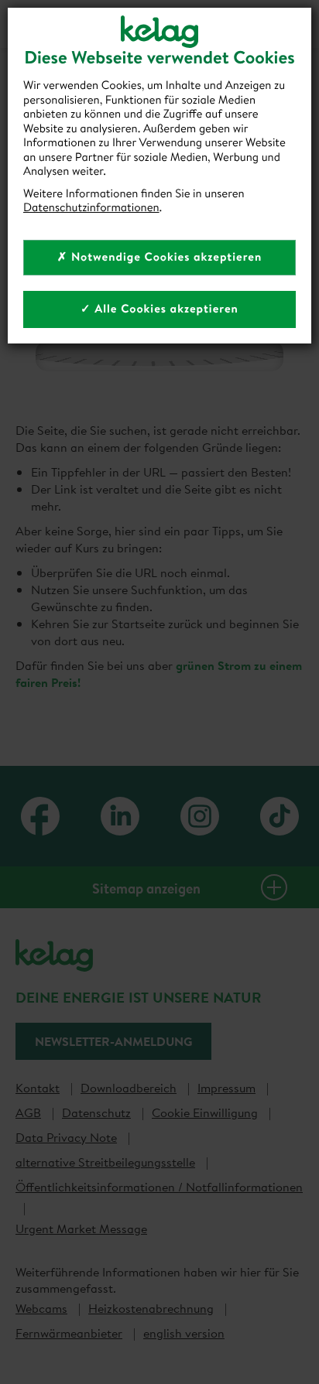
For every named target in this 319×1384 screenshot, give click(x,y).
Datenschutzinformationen (91, 207)
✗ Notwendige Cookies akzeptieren (159, 256)
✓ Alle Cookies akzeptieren (159, 308)
